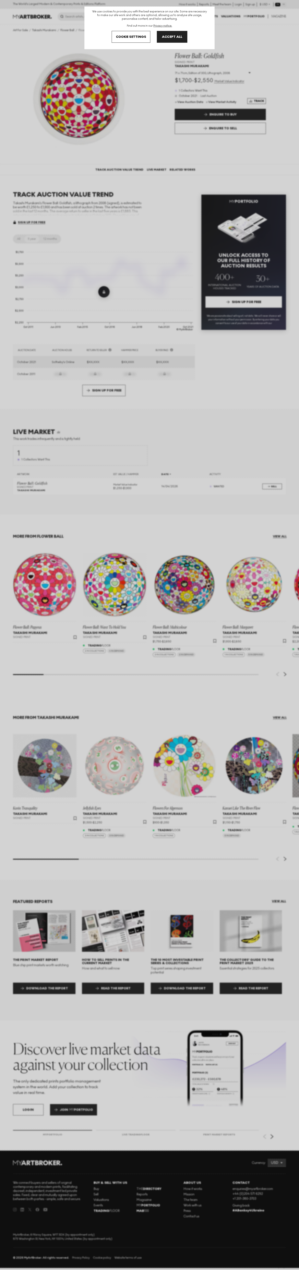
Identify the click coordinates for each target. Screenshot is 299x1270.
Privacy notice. (162, 25)
